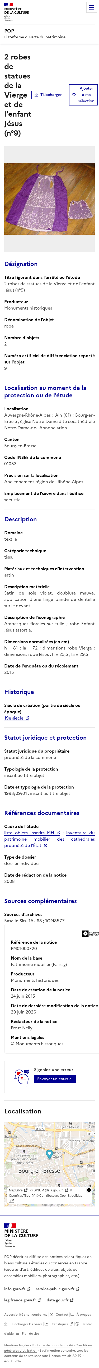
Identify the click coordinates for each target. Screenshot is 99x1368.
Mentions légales (16, 1345)
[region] (49, 1164)
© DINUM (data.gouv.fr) (47, 1190)
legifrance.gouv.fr (20, 1300)
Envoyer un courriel (55, 1079)
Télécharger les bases (26, 1324)
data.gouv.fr (58, 1300)
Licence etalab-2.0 (63, 1355)
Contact (62, 1314)
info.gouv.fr (14, 1289)
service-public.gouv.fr (55, 1289)
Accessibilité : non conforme (26, 1314)
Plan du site (30, 1333)
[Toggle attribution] (89, 1190)
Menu (91, 7)
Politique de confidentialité (52, 1345)
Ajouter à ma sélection (86, 95)
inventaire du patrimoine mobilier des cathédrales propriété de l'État (49, 839)
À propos (84, 1314)
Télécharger (51, 95)
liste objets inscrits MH (29, 833)
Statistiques (59, 1324)
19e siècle (13, 718)
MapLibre (16, 1190)
